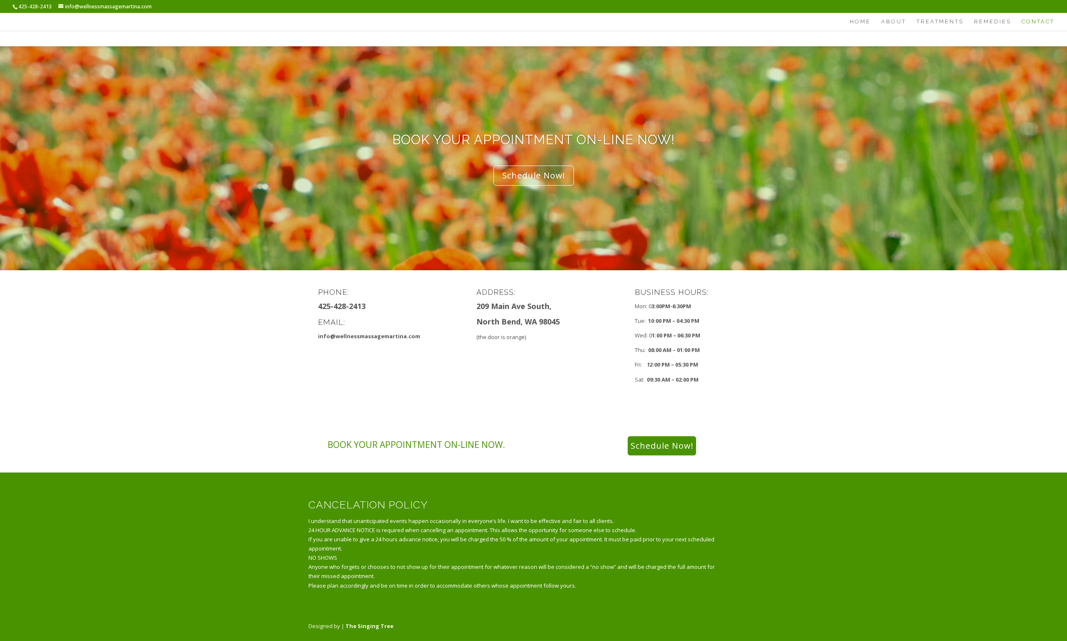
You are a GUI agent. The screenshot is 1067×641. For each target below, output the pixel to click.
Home (860, 22)
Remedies (992, 22)
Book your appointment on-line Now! (533, 139)
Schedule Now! (533, 175)
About (893, 22)
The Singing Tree (369, 626)
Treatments (940, 22)
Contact (1038, 22)
